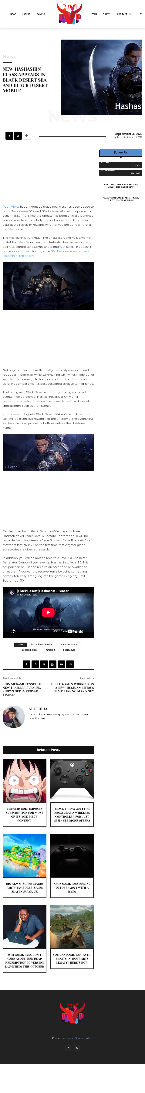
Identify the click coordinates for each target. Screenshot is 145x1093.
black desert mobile (41, 644)
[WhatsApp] (52, 664)
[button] (141, 14)
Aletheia (38, 709)
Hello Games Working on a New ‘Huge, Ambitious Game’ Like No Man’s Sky (72, 687)
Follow (135, 173)
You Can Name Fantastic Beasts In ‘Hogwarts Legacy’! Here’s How (72, 958)
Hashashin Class (29, 649)
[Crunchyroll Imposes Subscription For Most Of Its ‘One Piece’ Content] (24, 780)
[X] (18, 136)
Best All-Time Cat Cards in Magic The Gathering (121, 186)
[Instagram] (30, 723)
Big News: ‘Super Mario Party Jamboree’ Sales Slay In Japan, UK (24, 887)
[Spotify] (35, 723)
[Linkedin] (61, 664)
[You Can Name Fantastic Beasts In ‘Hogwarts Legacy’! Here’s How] (72, 926)
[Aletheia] (14, 717)
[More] (27, 136)
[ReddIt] (70, 664)
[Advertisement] (48, 176)
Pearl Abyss (11, 206)
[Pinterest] (44, 664)
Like (137, 165)
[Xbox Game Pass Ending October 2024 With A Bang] (72, 855)
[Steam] (40, 723)
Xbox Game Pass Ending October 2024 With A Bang (72, 887)
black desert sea (69, 644)
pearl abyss (69, 649)
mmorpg (50, 649)
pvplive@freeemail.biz (80, 1038)
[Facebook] (9, 136)
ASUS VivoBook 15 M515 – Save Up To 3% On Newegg (121, 199)
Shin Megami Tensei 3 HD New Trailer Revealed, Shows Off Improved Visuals (23, 689)
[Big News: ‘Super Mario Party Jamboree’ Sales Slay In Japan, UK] (24, 855)
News (9, 56)
